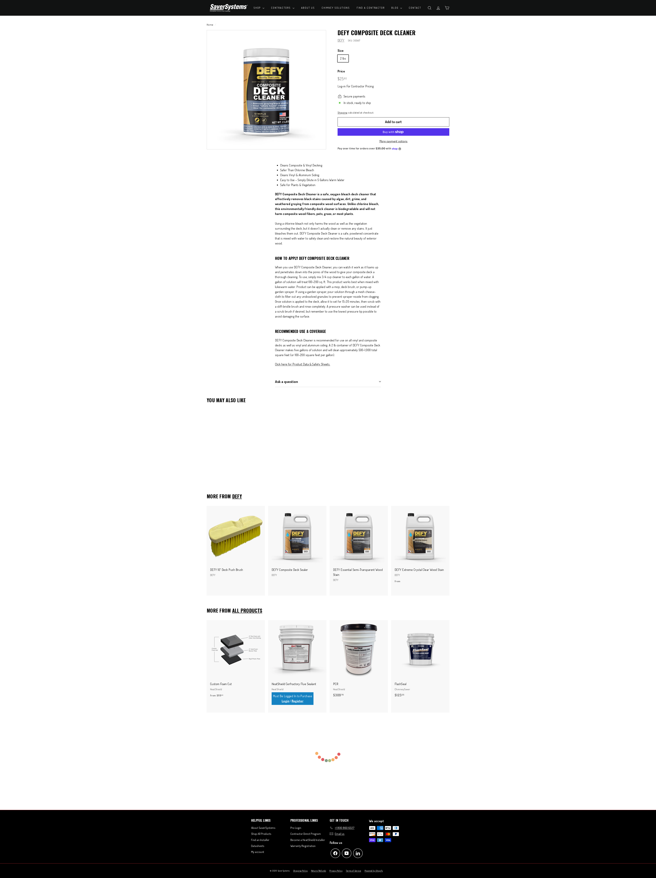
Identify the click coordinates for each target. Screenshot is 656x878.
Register (298, 701)
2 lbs (343, 58)
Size (341, 50)
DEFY (341, 40)
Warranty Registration (303, 846)
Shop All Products (261, 833)
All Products (247, 610)
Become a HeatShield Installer (307, 840)
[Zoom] (266, 89)
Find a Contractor (371, 7)
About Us (308, 7)
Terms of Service (353, 870)
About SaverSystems (263, 828)
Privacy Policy (335, 870)
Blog (395, 7)
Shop (258, 7)
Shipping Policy (300, 870)
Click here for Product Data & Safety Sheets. (302, 364)
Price (341, 71)
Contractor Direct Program (305, 833)
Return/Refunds (318, 870)
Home (210, 24)
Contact (415, 7)
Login (285, 701)
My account (257, 852)
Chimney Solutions (336, 7)
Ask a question (286, 381)
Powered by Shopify (374, 870)
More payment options (393, 141)
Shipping (342, 112)
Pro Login (295, 828)
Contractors (281, 7)
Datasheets (257, 846)
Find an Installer (260, 840)
